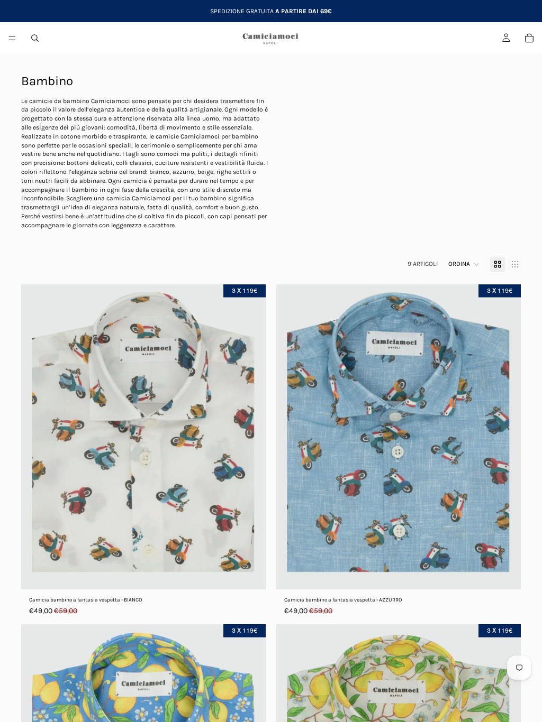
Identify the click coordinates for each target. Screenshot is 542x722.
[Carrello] (529, 38)
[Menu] (12, 38)
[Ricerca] (35, 38)
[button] (464, 264)
